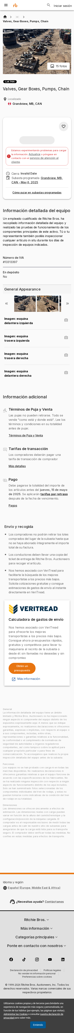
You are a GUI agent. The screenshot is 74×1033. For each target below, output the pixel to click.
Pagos (13, 505)
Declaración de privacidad (24, 970)
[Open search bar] (49, 5)
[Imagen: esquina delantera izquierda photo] (66, 320)
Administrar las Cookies (16, 1014)
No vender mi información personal (37, 973)
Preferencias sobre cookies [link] (37, 977)
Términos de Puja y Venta (26, 435)
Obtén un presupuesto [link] (22, 668)
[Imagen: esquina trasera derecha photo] (66, 355)
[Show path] (17, 17)
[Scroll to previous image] (6, 303)
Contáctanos (54, 901)
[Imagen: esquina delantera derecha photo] (66, 372)
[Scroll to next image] (67, 303)
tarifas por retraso (54, 494)
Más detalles (17, 466)
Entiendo (38, 1024)
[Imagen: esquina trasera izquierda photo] (66, 337)
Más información (28, 679)
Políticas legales (52, 970)
